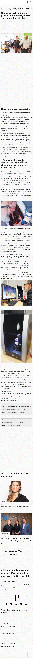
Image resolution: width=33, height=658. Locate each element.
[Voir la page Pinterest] (11, 604)
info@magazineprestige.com (8, 626)
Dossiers (8, 8)
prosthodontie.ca (6, 414)
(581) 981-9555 (4, 623)
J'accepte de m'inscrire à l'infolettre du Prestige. (10, 588)
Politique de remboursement (8, 646)
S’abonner (12, 636)
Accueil (2, 8)
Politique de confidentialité (8, 643)
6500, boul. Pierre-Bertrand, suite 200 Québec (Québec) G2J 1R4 (16, 620)
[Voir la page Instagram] (21, 604)
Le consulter (4, 636)
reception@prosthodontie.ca (18, 412)
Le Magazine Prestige (7, 633)
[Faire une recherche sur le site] (31, 2)
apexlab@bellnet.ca (16, 425)
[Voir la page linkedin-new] (16, 604)
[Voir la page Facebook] (6, 604)
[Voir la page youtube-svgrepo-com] (26, 604)
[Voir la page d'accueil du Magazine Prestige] (16, 598)
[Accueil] (6, 2)
